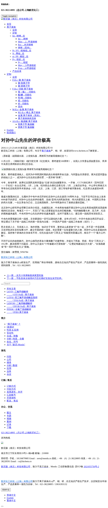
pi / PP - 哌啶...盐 (20, 56)
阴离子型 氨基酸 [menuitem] (26, 127)
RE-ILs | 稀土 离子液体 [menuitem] (29, 112)
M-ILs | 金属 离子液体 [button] (23, 109)
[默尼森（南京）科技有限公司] (54, 19)
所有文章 (11, 288)
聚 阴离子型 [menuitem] (24, 86)
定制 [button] (9, 74)
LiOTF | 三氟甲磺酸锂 (17, 291)
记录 (9, 424)
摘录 (9, 362)
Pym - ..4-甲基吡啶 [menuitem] (27, 68)
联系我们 (11, 132)
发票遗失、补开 (14, 392)
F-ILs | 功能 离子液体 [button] (22, 89)
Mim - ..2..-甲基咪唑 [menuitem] (27, 42)
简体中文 (6, 490)
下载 (9, 427)
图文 (9, 412)
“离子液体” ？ (14, 324)
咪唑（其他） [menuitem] (25, 47)
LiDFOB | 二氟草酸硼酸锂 (19, 303)
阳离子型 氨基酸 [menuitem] (26, 124)
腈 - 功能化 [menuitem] (23, 100)
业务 (9, 371)
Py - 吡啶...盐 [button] (18, 59)
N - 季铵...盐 (18, 53)
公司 (9, 359)
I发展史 (10, 327)
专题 (9, 415)
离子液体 (46, 151)
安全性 (10, 333)
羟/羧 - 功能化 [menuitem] (25, 98)
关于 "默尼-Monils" (16, 344)
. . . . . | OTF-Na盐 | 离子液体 (20, 294)
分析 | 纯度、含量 (15, 339)
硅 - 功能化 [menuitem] (23, 103)
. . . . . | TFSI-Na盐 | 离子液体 (20, 300)
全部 (14, 30)
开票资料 (11, 398)
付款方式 (11, 389)
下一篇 (34, 278)
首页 (9, 24)
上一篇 (25, 275)
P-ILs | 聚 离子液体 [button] (21, 80)
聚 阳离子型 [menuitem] (24, 83)
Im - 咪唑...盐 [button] (18, 36)
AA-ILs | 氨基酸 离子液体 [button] (24, 121)
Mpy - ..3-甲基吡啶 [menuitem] (27, 65)
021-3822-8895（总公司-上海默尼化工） (20, 432)
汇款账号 (11, 395)
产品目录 (16, 71)
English (10, 130)
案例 (9, 421)
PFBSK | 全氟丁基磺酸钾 (19, 309)
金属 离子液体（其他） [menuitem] (29, 115)
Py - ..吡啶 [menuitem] (23, 62)
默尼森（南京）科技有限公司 (15, 466)
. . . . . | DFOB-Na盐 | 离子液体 (21, 306)
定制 (14, 33)
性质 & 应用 (13, 330)
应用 (9, 368)
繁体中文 (11, 500)
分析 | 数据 (12, 365)
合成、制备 (12, 336)
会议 (9, 374)
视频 (9, 418)
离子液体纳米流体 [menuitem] (27, 118)
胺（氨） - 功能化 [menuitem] (27, 92)
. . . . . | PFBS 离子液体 (17, 312)
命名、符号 (12, 341)
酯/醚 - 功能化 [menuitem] (25, 95)
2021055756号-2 (91, 466)
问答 (9, 356)
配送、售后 (12, 401)
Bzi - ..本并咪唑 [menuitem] (25, 44)
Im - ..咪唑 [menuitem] (23, 39)
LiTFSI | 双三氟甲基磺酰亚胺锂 (22, 297)
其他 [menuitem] (20, 106)
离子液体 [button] (11, 27)
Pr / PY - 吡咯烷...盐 (21, 50)
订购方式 (11, 386)
